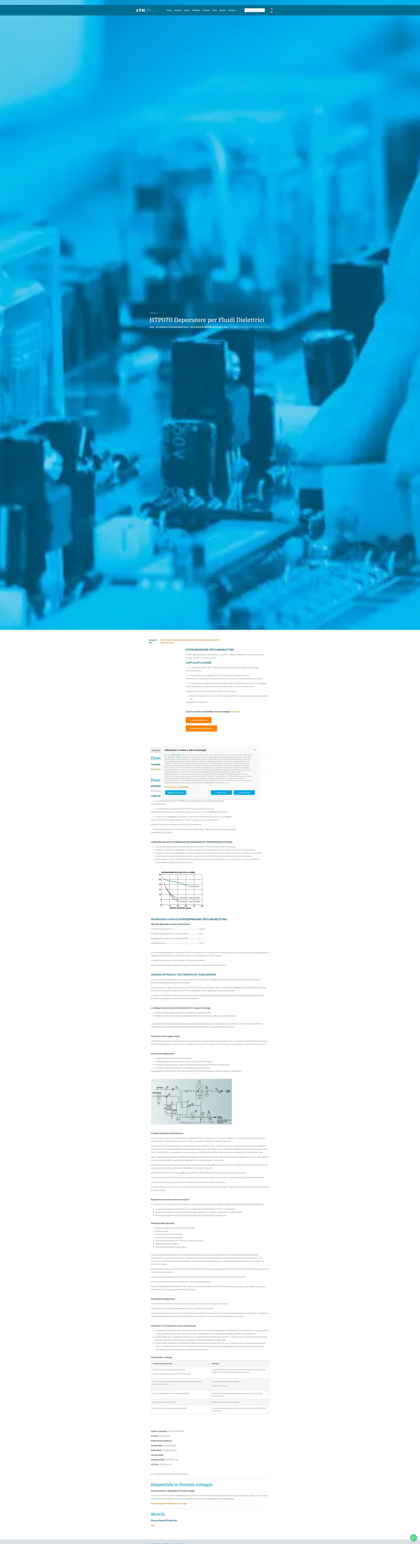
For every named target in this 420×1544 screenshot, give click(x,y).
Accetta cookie (244, 792)
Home (169, 10)
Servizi (187, 10)
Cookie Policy (183, 787)
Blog (215, 10)
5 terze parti (176, 755)
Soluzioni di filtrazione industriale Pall (209, 327)
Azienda (177, 10)
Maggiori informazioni (176, 792)
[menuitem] (272, 8)
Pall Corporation (167, 642)
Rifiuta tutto (221, 792)
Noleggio (196, 10)
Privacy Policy (169, 787)
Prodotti (206, 10)
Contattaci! (235, 712)
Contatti (231, 10)
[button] (255, 749)
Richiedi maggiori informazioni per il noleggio (169, 1503)
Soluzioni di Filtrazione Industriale (172, 327)
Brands (222, 10)
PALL (153, 1525)
